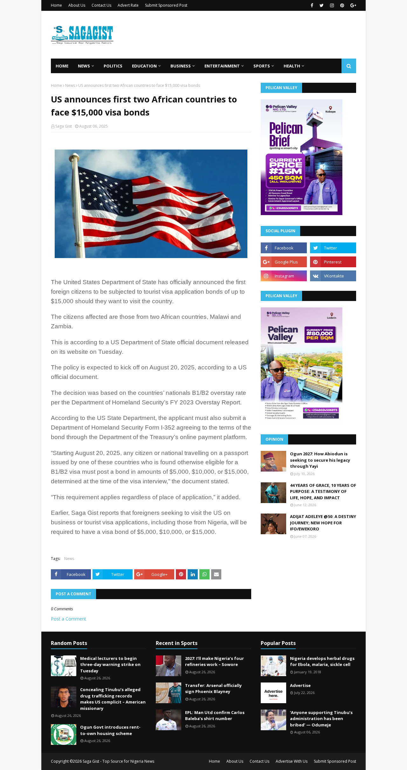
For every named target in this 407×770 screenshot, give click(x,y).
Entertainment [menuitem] (222, 66)
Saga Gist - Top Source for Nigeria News (118, 761)
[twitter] (321, 5)
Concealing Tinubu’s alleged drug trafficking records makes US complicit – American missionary (113, 699)
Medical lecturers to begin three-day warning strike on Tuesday (110, 664)
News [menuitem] (84, 66)
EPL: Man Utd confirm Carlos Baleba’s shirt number (215, 716)
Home (56, 5)
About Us (76, 5)
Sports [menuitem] (261, 66)
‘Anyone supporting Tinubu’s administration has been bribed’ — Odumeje (321, 719)
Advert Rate (128, 5)
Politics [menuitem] (113, 66)
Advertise (300, 685)
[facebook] (312, 5)
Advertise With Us (291, 761)
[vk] (333, 275)
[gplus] (352, 5)
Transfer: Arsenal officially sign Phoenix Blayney (213, 688)
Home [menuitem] (62, 66)
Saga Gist (63, 126)
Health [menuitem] (292, 66)
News (70, 85)
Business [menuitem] (180, 66)
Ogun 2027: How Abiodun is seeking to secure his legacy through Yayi (320, 460)
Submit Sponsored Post (166, 5)
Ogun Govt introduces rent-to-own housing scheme (110, 730)
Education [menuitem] (144, 66)
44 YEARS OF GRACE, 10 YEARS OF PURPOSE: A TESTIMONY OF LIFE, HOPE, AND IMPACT (323, 491)
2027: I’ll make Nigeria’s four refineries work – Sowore (214, 661)
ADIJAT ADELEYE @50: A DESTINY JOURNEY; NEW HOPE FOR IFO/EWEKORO (323, 523)
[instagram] (331, 5)
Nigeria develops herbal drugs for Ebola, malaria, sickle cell (322, 661)
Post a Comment (68, 619)
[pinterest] (342, 5)
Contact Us (101, 5)
